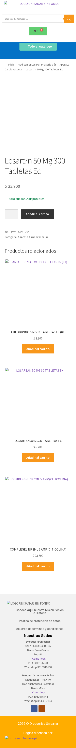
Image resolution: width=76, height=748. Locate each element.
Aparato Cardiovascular (33, 237)
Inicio (11, 64)
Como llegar (39, 658)
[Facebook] (34, 708)
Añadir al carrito (37, 214)
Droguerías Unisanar (44, 724)
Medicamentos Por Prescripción (37, 64)
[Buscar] (69, 19)
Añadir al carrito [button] (38, 349)
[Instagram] (42, 708)
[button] (38, 55)
